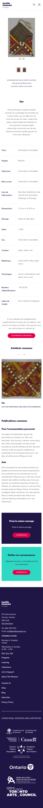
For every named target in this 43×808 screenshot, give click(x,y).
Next (24, 354)
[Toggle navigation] (34, 4)
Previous (19, 354)
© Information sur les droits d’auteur (21, 80)
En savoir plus (21, 535)
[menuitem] (21, 658)
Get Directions (7, 624)
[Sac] (21, 379)
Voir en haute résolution (21, 83)
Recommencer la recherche (21, 335)
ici (33, 328)
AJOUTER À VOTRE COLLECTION (21, 86)
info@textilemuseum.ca (16, 631)
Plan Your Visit (7, 653)
